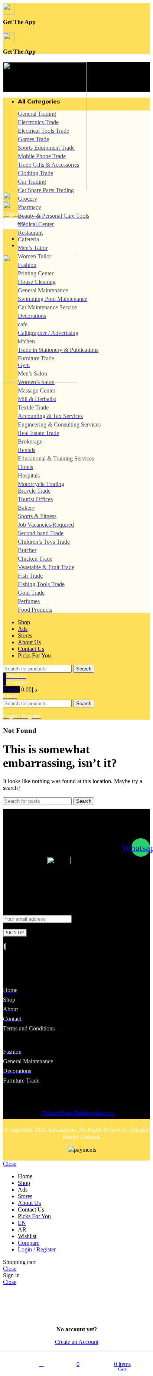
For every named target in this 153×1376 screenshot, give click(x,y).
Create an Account (76, 1342)
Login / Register (37, 1249)
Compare (28, 1243)
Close (9, 1164)
